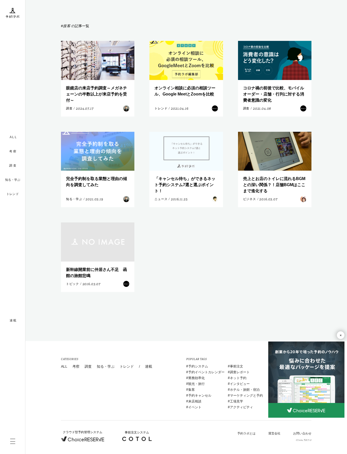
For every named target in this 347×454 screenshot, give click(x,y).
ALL (64, 366)
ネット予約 (238, 378)
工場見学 (236, 401)
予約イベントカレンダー (206, 372)
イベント (194, 407)
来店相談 (194, 401)
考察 (76, 366)
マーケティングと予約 (246, 395)
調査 (88, 366)
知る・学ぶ (12, 180)
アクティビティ (241, 407)
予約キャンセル (199, 395)
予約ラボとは (246, 433)
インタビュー (240, 384)
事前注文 (236, 366)
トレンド (12, 194)
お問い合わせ (302, 433)
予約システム (198, 366)
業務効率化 (196, 378)
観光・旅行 (196, 384)
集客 (191, 390)
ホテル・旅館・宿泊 (245, 390)
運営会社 (274, 433)
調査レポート (240, 372)
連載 (148, 366)
